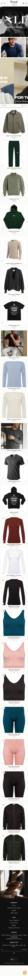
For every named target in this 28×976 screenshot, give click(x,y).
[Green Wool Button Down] (14, 848)
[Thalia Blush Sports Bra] (14, 655)
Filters (3, 105)
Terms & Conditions (14, 920)
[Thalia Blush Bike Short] (14, 752)
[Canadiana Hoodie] (14, 498)
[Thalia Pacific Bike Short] (14, 720)
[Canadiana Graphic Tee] (14, 311)
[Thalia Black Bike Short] (14, 784)
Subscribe (14, 910)
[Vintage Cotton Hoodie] (14, 217)
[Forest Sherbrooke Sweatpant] (14, 154)
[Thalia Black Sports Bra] (14, 688)
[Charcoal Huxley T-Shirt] (14, 467)
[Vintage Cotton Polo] (14, 185)
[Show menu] (1, 3)
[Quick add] (2, 133)
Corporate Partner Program (14, 907)
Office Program (14, 912)
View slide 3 (15, 102)
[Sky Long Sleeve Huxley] (14, 374)
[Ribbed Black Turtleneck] (14, 592)
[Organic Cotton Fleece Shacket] (14, 121)
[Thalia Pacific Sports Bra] (14, 623)
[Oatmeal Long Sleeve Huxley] (14, 405)
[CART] (26, 3)
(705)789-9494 (14, 936)
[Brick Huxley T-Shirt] (14, 343)
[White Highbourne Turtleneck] (14, 561)
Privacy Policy (14, 922)
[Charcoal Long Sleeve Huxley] (14, 436)
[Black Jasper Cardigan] (14, 280)
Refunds (14, 925)
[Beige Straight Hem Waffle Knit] (14, 249)
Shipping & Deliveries (14, 927)
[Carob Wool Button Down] (14, 817)
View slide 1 (12, 102)
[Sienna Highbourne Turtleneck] (14, 530)
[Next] (22, 866)
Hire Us (14, 905)
